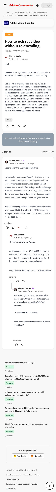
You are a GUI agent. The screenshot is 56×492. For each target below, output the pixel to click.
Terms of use (28, 475)
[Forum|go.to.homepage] (21, 5)
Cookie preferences (12, 479)
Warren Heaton (15, 160)
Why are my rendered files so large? (20, 362)
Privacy (37, 475)
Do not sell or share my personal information (22, 484)
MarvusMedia (15, 56)
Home (8, 13)
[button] (5, 6)
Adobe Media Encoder (39, 13)
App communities (21, 13)
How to (8, 120)
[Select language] (37, 5)
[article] (28, 194)
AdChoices (12, 488)
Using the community (13, 475)
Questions (9, 15)
